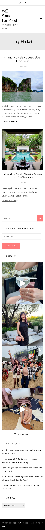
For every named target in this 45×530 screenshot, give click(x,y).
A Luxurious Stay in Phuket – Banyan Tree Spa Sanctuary (22, 176)
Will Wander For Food (9, 15)
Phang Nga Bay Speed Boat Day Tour (22, 59)
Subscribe (11, 246)
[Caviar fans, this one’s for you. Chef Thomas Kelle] (22, 283)
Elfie (38, 523)
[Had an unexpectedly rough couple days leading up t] (22, 367)
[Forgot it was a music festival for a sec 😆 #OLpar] (22, 409)
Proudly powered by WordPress (15, 523)
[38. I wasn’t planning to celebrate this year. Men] (22, 325)
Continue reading (9, 121)
